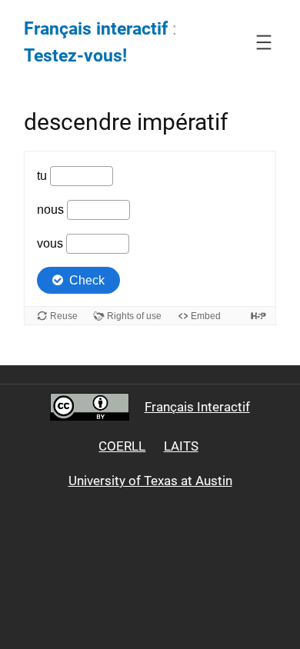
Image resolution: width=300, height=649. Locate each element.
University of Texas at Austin (150, 480)
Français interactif (96, 28)
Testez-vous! (75, 55)
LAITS (181, 446)
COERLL (121, 446)
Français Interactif (197, 406)
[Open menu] (264, 42)
